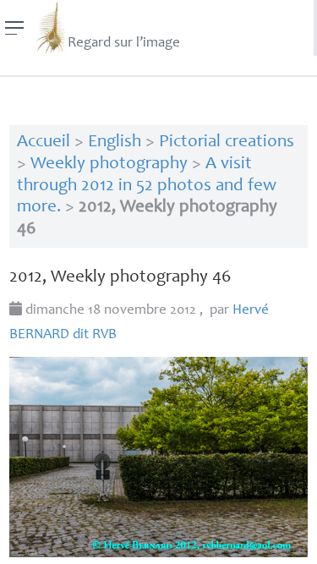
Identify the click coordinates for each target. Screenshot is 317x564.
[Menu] (15, 28)
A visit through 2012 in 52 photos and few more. (146, 186)
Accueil (43, 142)
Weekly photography (109, 164)
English (114, 142)
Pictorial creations (226, 142)
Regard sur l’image (124, 43)
